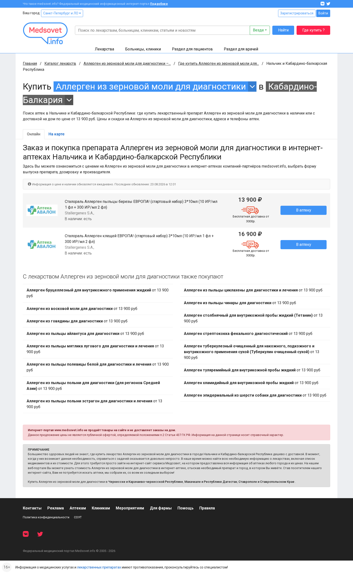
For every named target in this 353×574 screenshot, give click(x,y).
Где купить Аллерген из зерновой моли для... (218, 63)
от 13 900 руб (98, 293)
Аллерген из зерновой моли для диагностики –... (127, 63)
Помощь (185, 508)
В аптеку (303, 210)
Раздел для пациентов (192, 49)
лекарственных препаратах (99, 567)
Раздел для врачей (241, 49)
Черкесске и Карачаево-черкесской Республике (145, 481)
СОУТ (78, 517)
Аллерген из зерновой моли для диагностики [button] (151, 86)
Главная (30, 63)
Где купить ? (313, 30)
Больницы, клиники (143, 49)
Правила (207, 508)
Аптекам (78, 508)
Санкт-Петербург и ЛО (61, 13)
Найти (283, 30)
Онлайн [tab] (33, 134)
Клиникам (101, 508)
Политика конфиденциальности (46, 517)
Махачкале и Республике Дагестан (210, 481)
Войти (323, 13)
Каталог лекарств (60, 63)
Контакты (32, 508)
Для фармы (161, 508)
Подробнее (159, 4)
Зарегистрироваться (296, 13)
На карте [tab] (56, 134)
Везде (258, 30)
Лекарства (104, 49)
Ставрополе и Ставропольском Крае (266, 481)
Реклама (55, 508)
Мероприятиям (130, 508)
